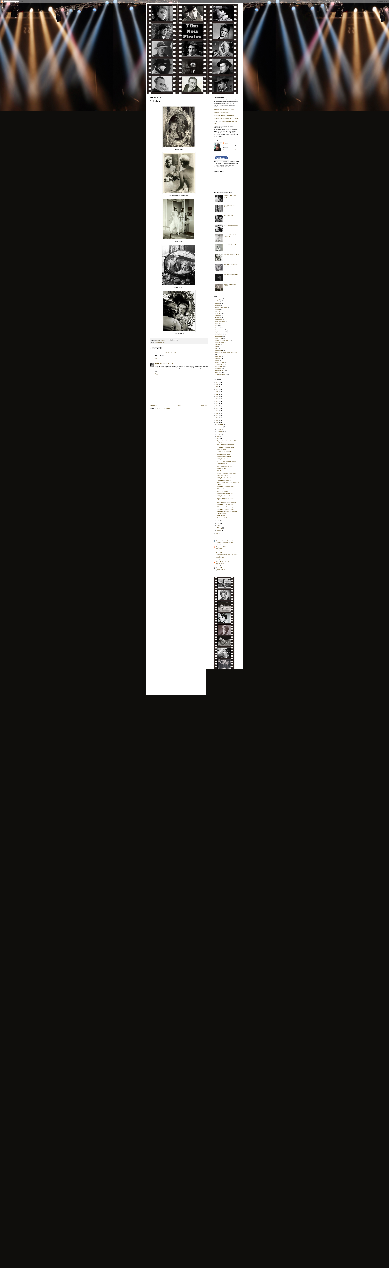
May (218, 521)
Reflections (220, 471)
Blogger (209, 1255)
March (219, 525)
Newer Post (153, 405)
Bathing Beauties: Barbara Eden (226, 459)
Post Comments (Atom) (163, 408)
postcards (218, 356)
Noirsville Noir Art (220, 563)
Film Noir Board (220, 568)
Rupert (157, 363)
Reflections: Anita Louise (223, 454)
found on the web (220, 321)
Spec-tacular (218, 364)
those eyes (218, 372)
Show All (237, 573)
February (219, 528)
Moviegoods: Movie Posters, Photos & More (226, 118)
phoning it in (218, 350)
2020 (217, 396)
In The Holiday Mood (222, 475)
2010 (217, 420)
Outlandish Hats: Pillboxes (224, 456)
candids (217, 309)
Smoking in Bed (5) (222, 515)
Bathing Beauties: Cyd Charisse (225, 478)
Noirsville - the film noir (222, 562)
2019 (217, 399)
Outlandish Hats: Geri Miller (231, 255)
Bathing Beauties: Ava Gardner (225, 496)
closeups (217, 313)
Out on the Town (221, 449)
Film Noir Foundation (222, 553)
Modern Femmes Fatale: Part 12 (225, 486)
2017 (217, 403)
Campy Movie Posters (221, 307)
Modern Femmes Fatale (221, 340)
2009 (217, 422)
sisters (217, 360)
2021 (217, 394)
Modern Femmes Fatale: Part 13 (225, 447)
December (220, 424)
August (219, 434)
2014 (217, 410)
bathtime (217, 303)
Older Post (204, 405)
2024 (217, 387)
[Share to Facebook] (175, 340)
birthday (217, 305)
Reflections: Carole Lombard (225, 504)
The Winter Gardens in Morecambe (224, 542)
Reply (156, 358)
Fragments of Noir (221, 547)
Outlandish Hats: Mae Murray (225, 507)
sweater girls (218, 366)
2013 (217, 413)
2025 (217, 384)
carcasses (218, 311)
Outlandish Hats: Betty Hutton (225, 493)
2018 (217, 401)
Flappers (217, 317)
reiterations (218, 358)
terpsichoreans (219, 370)
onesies (163, 342)
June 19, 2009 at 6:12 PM (166, 363)
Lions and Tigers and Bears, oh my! (226, 473)
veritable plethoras (220, 375)
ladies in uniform (219, 330)
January (219, 530)
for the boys (218, 319)
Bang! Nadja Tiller (229, 215)
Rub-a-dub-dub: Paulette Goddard (226, 502)
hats (216, 326)
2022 (217, 391)
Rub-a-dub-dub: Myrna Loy (224, 466)
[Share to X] (173, 340)
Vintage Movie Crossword (224, 480)
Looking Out (218, 336)
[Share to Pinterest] (177, 340)
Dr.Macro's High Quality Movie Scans (224, 109)
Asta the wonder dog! (222, 491)
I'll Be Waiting (219, 548)
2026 (217, 382)
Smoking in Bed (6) (222, 463)
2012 (217, 415)
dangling (217, 315)
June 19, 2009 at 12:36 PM (169, 353)
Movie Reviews (219, 342)
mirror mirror (158, 342)
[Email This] (170, 340)
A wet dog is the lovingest (224, 452)
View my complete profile (229, 150)
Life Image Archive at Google (222, 112)
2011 (217, 418)
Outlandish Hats (221, 468)
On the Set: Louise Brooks (231, 225)
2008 (217, 533)
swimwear (218, 368)
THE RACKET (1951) (221, 569)
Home (179, 405)
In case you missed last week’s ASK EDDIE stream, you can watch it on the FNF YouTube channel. (226, 556)
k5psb (226, 143)
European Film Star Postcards (224, 541)
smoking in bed (219, 362)
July (218, 436)
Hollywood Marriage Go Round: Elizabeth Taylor (225, 499)
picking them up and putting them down (226, 352)
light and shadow (220, 332)
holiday (217, 328)
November (220, 427)
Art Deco (217, 301)
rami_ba (197, 1255)
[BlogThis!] (171, 340)
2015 (217, 408)
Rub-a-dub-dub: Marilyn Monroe (226, 444)
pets (216, 348)
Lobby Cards (218, 334)
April (218, 523)
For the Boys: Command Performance (227, 461)
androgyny (218, 299)
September (220, 431)
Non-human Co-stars (222, 518)
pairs (216, 346)
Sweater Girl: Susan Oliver (231, 245)
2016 (217, 406)
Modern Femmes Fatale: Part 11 (225, 509)
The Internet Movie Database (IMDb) (224, 115)
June (218, 439)
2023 (217, 389)
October (219, 429)
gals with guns (219, 324)
